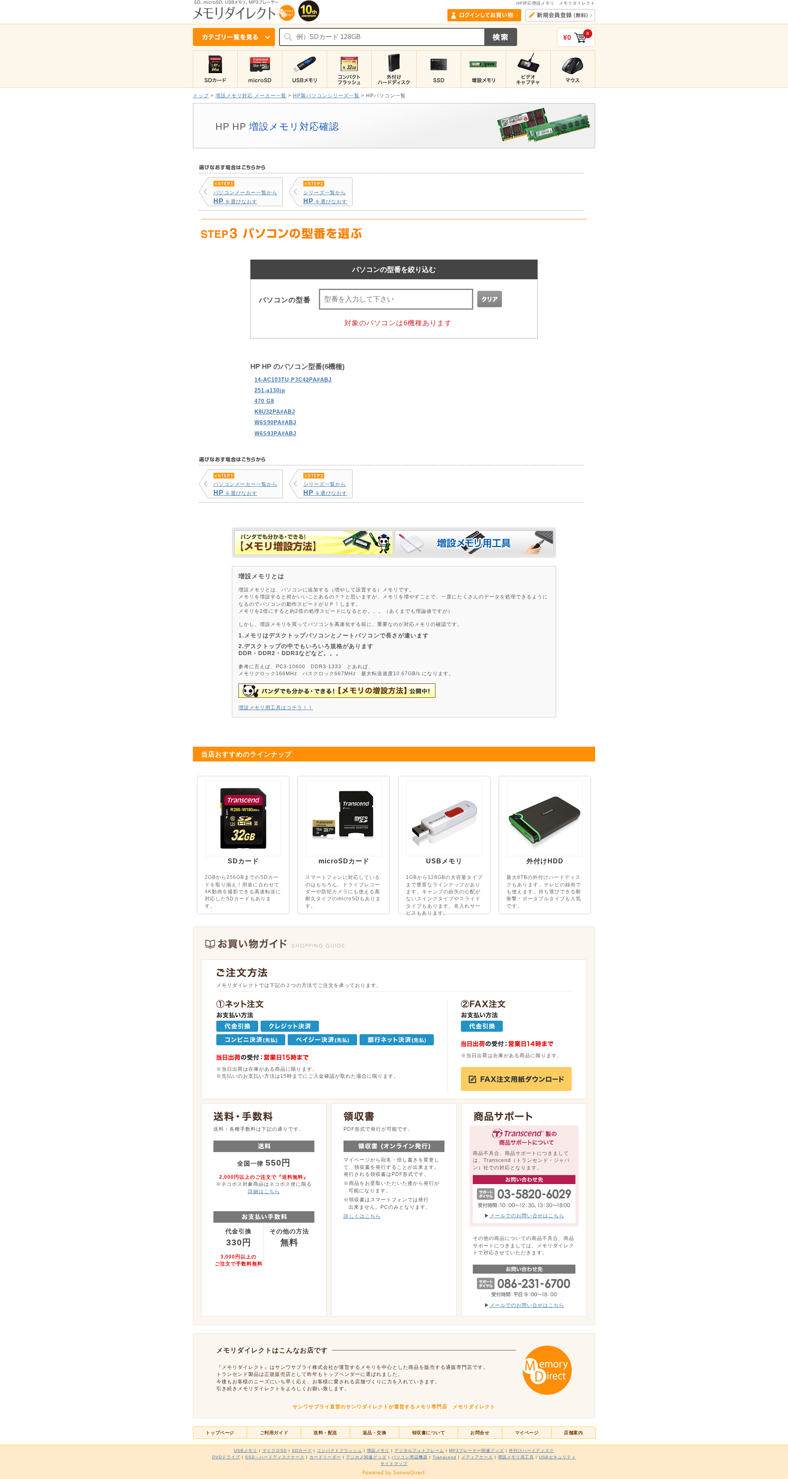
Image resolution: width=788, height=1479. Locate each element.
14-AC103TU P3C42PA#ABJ (293, 380)
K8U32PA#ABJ (274, 412)
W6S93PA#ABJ (275, 433)
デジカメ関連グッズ (366, 1457)
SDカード (302, 1450)
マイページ (527, 1432)
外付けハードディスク (531, 1450)
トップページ (220, 1432)
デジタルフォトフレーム (419, 1450)
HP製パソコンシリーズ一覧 (326, 95)
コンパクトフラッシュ (339, 1450)
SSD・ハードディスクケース (275, 1457)
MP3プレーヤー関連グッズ (476, 1450)
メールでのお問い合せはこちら (527, 1215)
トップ (201, 95)
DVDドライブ (226, 1457)
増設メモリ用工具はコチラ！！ (275, 707)
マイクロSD (274, 1450)
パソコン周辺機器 (410, 1457)
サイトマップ (394, 1463)
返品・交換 (375, 1432)
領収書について (428, 1432)
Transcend (444, 1457)
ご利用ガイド (274, 1432)
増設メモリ (378, 1450)
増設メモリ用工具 (516, 1457)
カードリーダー (325, 1457)
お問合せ (479, 1432)
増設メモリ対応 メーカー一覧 (250, 95)
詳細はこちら (264, 1191)
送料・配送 (325, 1432)
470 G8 (264, 401)
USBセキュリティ (557, 1457)
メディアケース (477, 1457)
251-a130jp (269, 390)
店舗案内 (573, 1432)
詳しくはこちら (362, 1216)
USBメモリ (245, 1450)
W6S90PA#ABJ (275, 422)
